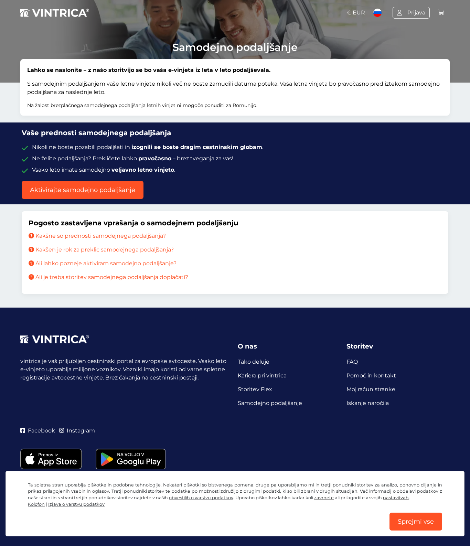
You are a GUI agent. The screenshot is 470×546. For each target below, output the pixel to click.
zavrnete (324, 497)
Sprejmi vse (416, 521)
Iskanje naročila (367, 403)
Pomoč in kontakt (371, 375)
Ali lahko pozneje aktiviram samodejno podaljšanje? (105, 263)
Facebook (41, 430)
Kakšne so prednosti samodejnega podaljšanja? (100, 236)
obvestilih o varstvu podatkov (201, 497)
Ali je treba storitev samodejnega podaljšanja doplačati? (111, 277)
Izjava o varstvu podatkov (76, 504)
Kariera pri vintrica (262, 375)
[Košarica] (441, 12)
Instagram (81, 430)
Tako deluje (253, 361)
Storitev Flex (255, 389)
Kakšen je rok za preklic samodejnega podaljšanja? (104, 249)
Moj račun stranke (370, 389)
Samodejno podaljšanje (270, 403)
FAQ (352, 361)
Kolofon (36, 504)
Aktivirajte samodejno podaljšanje (82, 190)
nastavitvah (396, 497)
